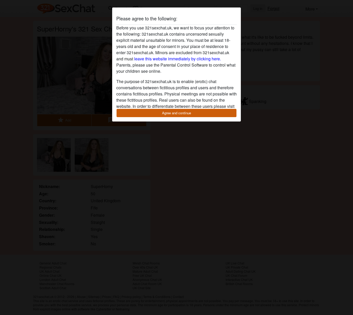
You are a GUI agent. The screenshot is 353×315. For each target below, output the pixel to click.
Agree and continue (176, 112)
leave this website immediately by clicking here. (177, 59)
